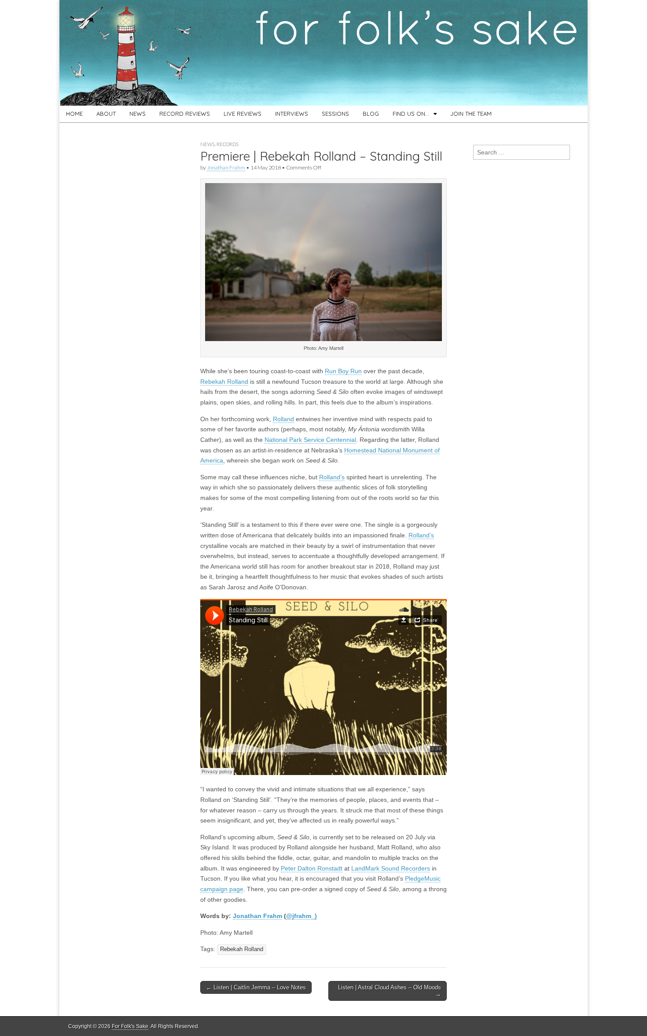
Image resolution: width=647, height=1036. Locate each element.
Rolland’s (332, 477)
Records (228, 144)
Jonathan (247, 915)
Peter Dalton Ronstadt (311, 868)
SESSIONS (335, 113)
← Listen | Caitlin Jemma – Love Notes (256, 987)
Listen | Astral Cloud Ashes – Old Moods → (389, 991)
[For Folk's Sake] (323, 53)
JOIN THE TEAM (471, 113)
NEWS (137, 113)
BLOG (371, 113)
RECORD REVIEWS (184, 113)
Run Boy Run (343, 371)
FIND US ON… (411, 113)
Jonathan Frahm (226, 167)
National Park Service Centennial (310, 439)
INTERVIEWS (291, 113)
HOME (74, 113)
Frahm (271, 915)
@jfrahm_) (301, 915)
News (207, 144)
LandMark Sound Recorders (390, 868)
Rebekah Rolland (224, 381)
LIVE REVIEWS (242, 113)
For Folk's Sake (130, 1026)
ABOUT (106, 113)
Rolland (283, 418)
